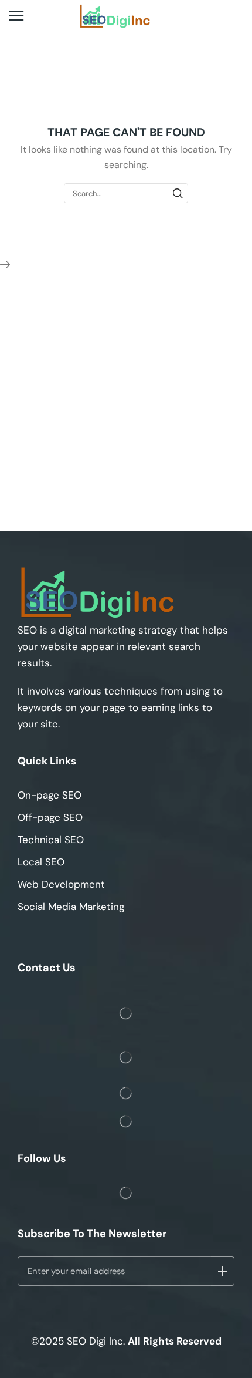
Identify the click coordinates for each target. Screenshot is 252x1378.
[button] (16, 16)
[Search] (178, 193)
